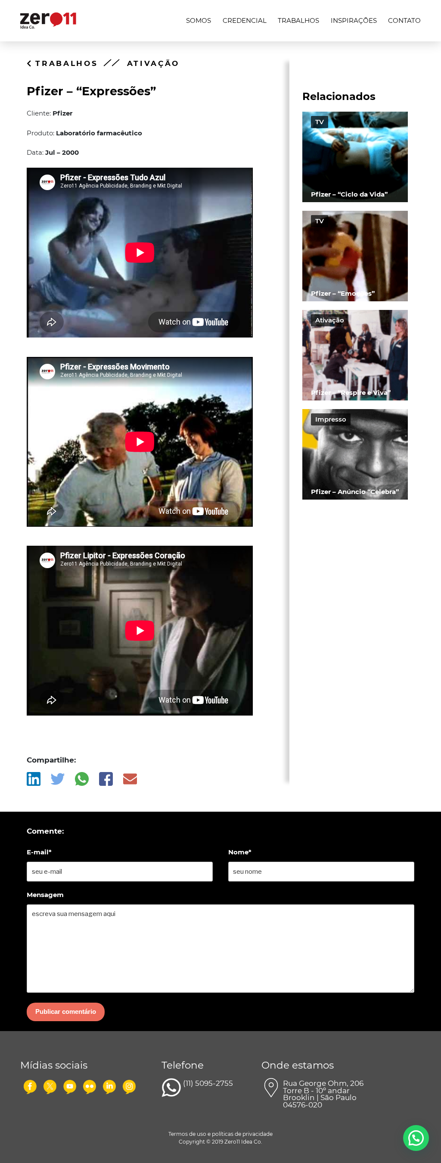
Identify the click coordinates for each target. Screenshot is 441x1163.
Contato (404, 20)
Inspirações (354, 20)
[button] (416, 1138)
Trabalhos (298, 20)
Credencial (245, 20)
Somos (198, 20)
